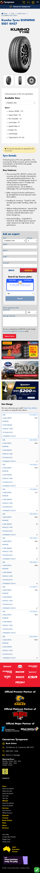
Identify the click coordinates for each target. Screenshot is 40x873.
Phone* (5, 250)
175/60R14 (33, 415)
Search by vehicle (30, 408)
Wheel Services (7, 813)
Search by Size (7, 791)
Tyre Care (5, 796)
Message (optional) (9, 316)
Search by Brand (7, 793)
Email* (5, 257)
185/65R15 (33, 562)
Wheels (5, 801)
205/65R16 (33, 637)
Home (5, 14)
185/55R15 (33, 514)
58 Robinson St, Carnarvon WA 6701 (20, 747)
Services (5, 808)
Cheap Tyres (6, 842)
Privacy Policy (7, 331)
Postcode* (6, 263)
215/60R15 (33, 587)
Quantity (29, 238)
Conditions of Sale (24, 868)
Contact (5, 818)
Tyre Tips (5, 798)
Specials (5, 815)
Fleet (4, 823)
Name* (5, 244)
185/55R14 (33, 440)
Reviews (5, 828)
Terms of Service (19, 331)
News (4, 825)
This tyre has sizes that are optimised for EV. (19, 150)
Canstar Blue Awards (9, 837)
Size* (4, 238)
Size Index (5, 834)
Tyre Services (6, 810)
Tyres (4, 786)
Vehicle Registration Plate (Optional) (11, 309)
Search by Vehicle (8, 789)
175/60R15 (33, 489)
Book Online (7, 820)
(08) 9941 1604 (12, 751)
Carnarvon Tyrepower (21, 7)
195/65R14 (33, 465)
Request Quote (9, 336)
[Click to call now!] (24, 2)
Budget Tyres (6, 839)
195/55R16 (33, 612)
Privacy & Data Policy (13, 868)
